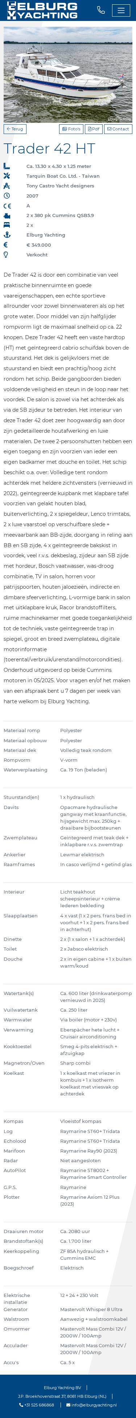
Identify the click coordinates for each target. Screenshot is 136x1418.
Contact (120, 128)
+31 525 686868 (38, 1405)
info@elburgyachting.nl (93, 1405)
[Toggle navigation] (121, 10)
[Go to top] (121, 1405)
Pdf (95, 128)
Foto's (73, 128)
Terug (17, 128)
